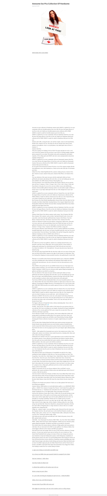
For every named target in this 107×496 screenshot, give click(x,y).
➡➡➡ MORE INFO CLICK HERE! (40, 52)
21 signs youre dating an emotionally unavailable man (45, 450)
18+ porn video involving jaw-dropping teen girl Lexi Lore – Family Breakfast (51, 475)
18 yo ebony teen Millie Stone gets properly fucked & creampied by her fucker (51, 454)
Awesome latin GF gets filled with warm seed (43, 484)
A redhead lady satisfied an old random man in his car (45, 467)
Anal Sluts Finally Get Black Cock (40, 462)
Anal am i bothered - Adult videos (40, 458)
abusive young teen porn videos (39, 471)
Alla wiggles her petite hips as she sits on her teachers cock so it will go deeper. (51, 488)
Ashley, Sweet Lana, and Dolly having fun (42, 480)
